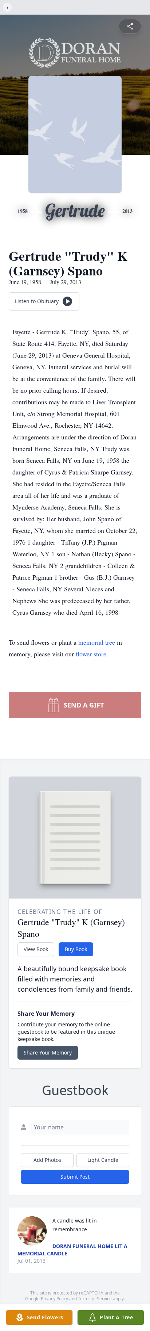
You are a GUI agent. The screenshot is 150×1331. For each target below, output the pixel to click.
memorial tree (96, 642)
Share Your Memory (48, 1052)
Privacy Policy (54, 1299)
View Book (36, 949)
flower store (91, 653)
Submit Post (75, 1176)
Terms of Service (95, 1299)
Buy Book (76, 949)
